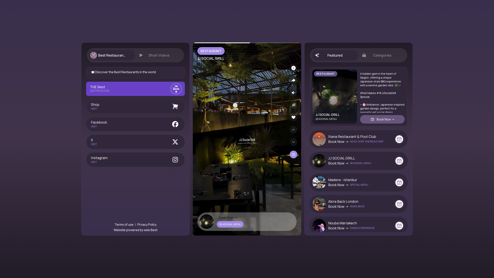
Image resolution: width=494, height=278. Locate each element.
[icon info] (293, 68)
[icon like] (293, 117)
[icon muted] (293, 93)
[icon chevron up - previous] (293, 130)
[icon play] (293, 105)
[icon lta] (293, 154)
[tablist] (135, 55)
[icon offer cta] (399, 139)
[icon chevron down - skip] (293, 142)
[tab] (111, 55)
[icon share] (293, 80)
